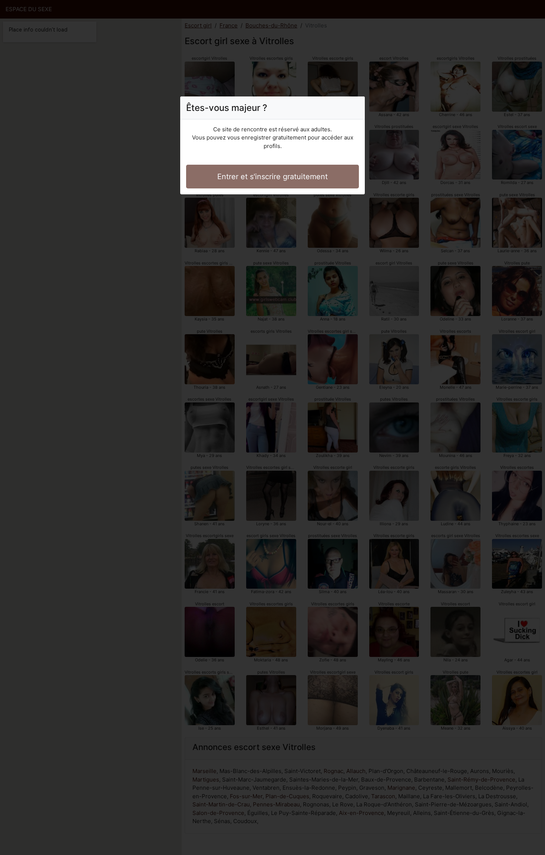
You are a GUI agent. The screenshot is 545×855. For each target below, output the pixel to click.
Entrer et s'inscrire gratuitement (272, 176)
